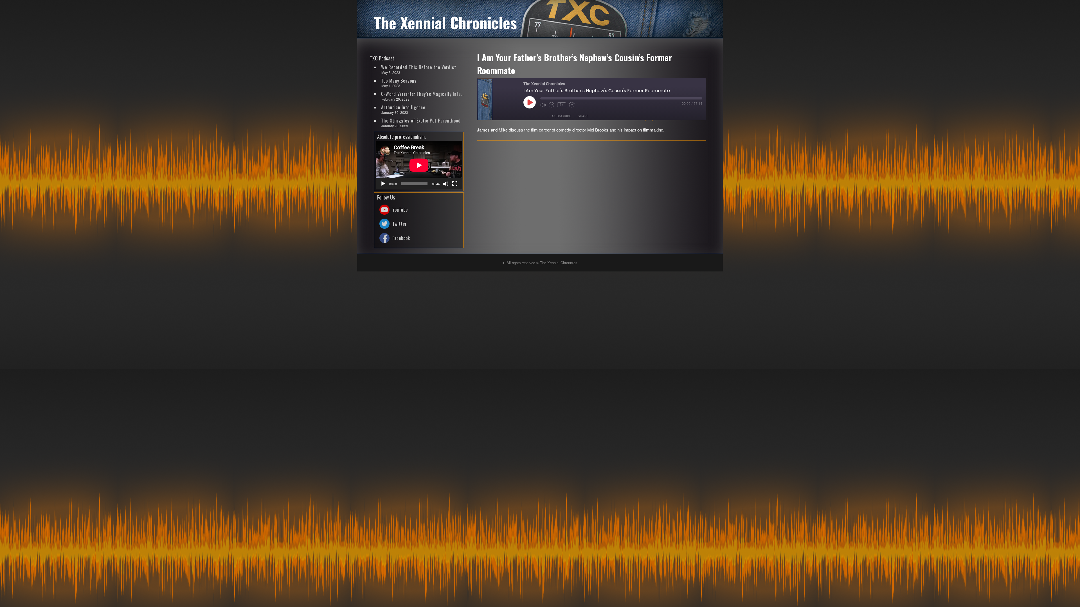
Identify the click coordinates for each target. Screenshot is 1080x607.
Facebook (401, 238)
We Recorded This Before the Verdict (418, 67)
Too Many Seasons (399, 80)
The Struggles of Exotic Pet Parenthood (421, 120)
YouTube (400, 209)
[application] (419, 165)
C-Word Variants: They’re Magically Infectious (422, 93)
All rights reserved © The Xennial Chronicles (542, 262)
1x (561, 105)
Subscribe (561, 116)
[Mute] (446, 184)
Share (583, 116)
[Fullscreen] (455, 184)
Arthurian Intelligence (403, 107)
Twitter (399, 223)
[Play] (383, 184)
